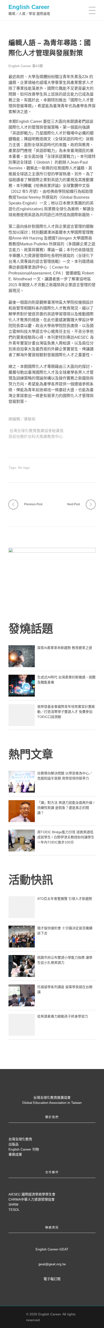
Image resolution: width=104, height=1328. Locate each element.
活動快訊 (30, 880)
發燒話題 (30, 628)
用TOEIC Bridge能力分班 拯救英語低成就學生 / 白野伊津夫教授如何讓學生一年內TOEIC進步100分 (65, 837)
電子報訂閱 (52, 1279)
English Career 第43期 (25, 66)
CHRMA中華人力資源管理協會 (31, 1199)
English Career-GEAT (52, 1249)
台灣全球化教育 (20, 1139)
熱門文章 (30, 754)
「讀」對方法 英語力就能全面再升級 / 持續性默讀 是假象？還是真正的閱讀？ (65, 808)
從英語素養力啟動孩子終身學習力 (62, 1016)
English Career (28, 7)
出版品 (13, 1144)
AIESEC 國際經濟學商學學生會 (31, 1194)
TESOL (14, 1210)
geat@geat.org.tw (52, 1264)
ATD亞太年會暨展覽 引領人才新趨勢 (64, 899)
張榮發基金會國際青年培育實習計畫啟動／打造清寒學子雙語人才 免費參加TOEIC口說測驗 (66, 712)
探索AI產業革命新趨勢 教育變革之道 (64, 648)
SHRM (13, 1204)
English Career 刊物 (23, 1149)
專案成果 (15, 1154)
